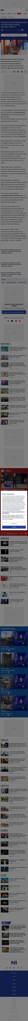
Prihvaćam (14, 527)
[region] (14, 510)
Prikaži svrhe (14, 523)
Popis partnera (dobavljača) (7, 519)
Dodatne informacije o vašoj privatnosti (13, 509)
